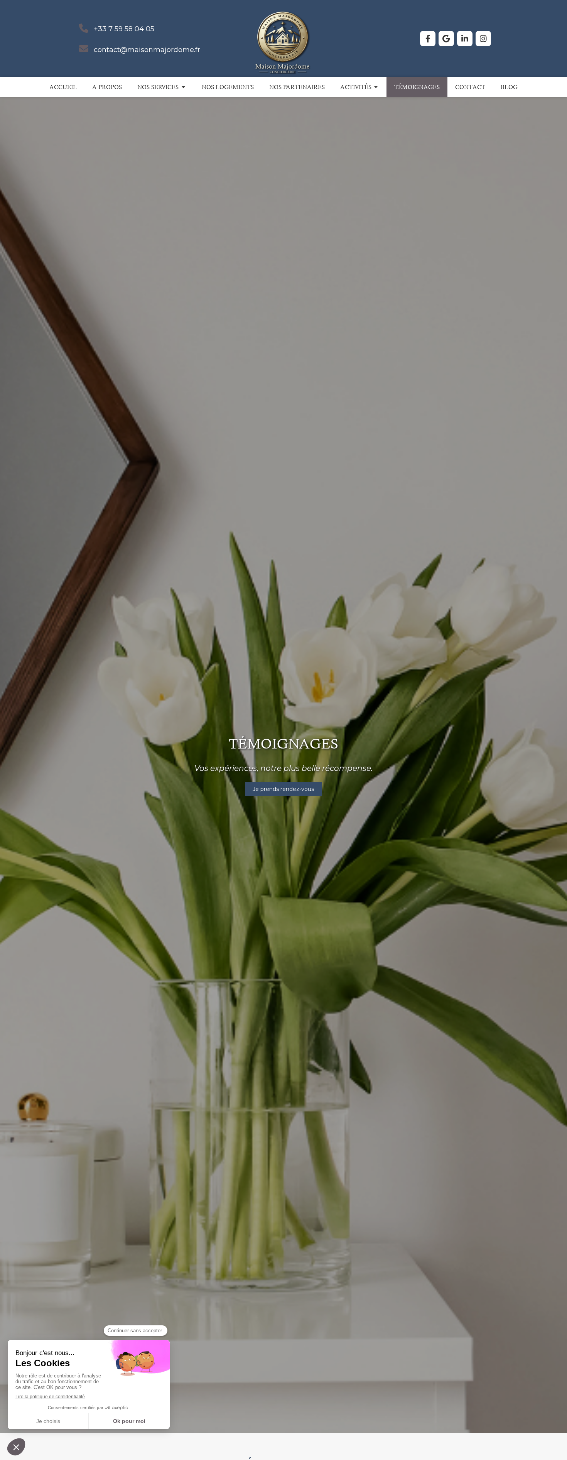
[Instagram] (483, 38)
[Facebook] (427, 38)
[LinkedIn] (464, 38)
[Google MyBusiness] (446, 38)
